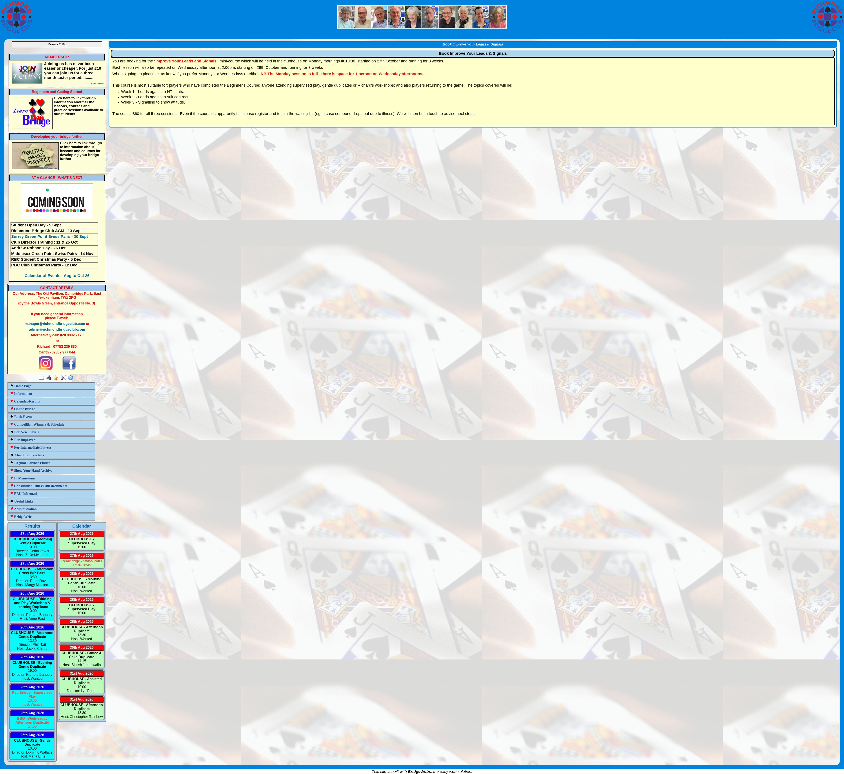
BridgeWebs (22, 517)
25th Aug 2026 (32, 735)
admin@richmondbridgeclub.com (57, 329)
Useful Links (23, 501)
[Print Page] (49, 378)
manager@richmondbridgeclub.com (55, 324)
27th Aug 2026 (32, 533)
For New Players (26, 432)
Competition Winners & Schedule (38, 424)
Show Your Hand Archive (32, 470)
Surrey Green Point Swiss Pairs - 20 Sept (49, 236)
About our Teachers (28, 455)
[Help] (71, 378)
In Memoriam (24, 478)
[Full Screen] (42, 378)
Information (22, 393)
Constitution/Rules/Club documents (40, 486)
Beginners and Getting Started (57, 92)
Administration (25, 509)
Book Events (23, 417)
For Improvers (24, 440)
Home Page (22, 386)
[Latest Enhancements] (57, 378)
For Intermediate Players (32, 447)
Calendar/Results (26, 401)
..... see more (95, 83)
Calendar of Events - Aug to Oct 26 (57, 275)
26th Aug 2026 (32, 593)
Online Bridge (24, 409)
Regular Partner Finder (31, 463)
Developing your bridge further (57, 136)
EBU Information (26, 493)
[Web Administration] (64, 378)
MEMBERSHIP (57, 57)
